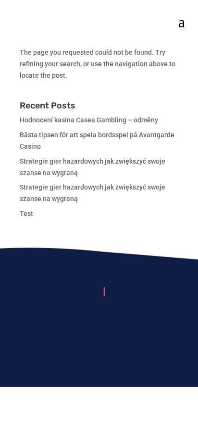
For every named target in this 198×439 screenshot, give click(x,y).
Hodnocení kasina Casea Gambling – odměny (89, 120)
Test (26, 213)
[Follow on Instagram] (99, 321)
